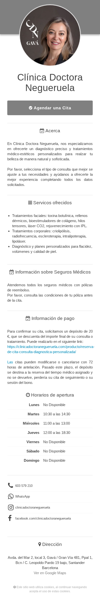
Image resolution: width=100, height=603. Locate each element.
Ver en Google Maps (50, 573)
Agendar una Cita (52, 108)
